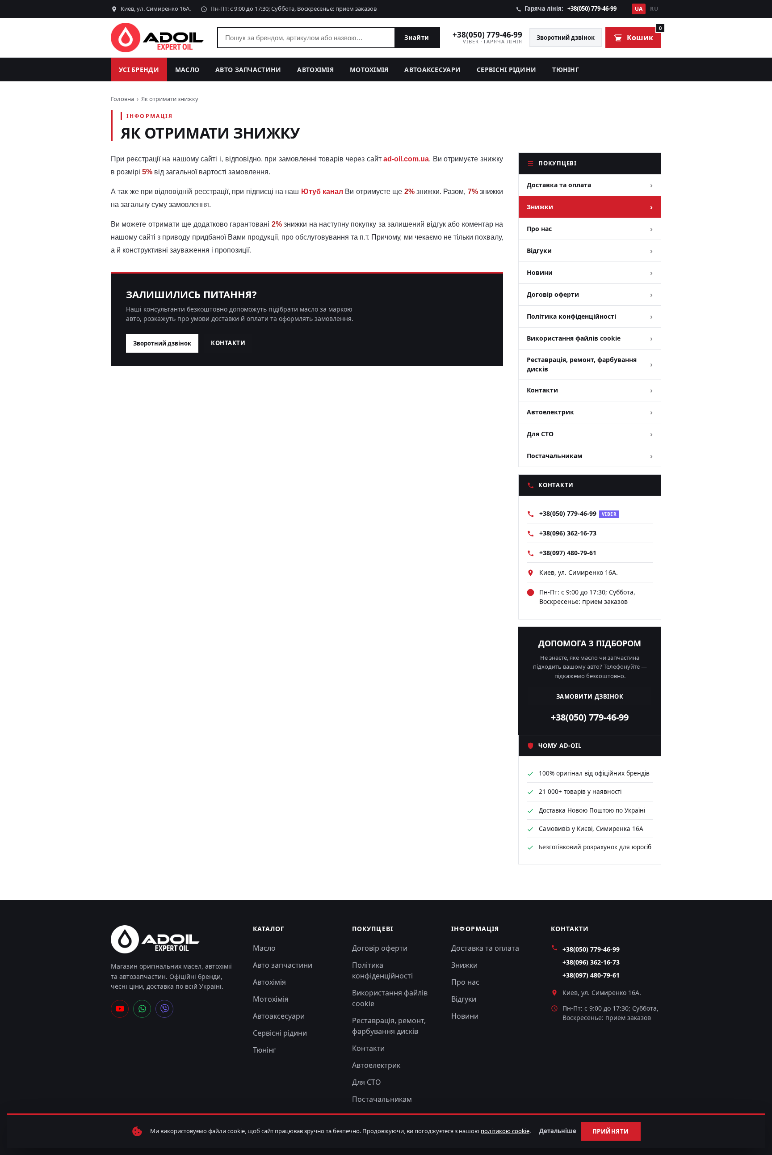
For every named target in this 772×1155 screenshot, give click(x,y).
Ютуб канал (322, 191)
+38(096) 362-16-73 (567, 533)
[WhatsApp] (142, 1009)
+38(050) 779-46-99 (592, 8)
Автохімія (315, 69)
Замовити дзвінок (589, 696)
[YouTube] (120, 1009)
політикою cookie (505, 1131)
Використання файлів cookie (574, 338)
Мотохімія (369, 69)
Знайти (416, 38)
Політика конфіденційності (571, 316)
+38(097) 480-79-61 (567, 552)
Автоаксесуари (432, 69)
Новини (540, 272)
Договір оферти (553, 294)
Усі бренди (139, 69)
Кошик (644, 34)
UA (639, 9)
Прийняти (610, 1131)
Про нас (539, 228)
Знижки (540, 206)
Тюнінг (565, 69)
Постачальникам (555, 455)
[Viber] (164, 1009)
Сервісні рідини (506, 69)
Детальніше (557, 1131)
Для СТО (540, 434)
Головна (122, 99)
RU (654, 9)
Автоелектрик (550, 412)
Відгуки (539, 250)
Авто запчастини (248, 69)
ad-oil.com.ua (406, 159)
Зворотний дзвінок (566, 38)
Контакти (228, 343)
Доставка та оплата (559, 185)
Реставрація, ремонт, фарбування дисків (582, 364)
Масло (187, 69)
